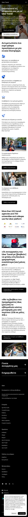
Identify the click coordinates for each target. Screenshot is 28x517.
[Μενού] (26, 2)
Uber (3, 385)
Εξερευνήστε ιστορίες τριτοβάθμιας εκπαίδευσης (13, 337)
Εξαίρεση (14, 513)
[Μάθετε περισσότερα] (14, 179)
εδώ (13, 509)
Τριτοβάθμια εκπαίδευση (10, 34)
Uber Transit (5, 2)
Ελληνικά (5, 490)
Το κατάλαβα (22, 513)
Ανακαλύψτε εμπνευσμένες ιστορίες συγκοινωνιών (13, 290)
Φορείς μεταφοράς (9, 30)
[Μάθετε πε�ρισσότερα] (14, 144)
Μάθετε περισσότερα (9, 167)
